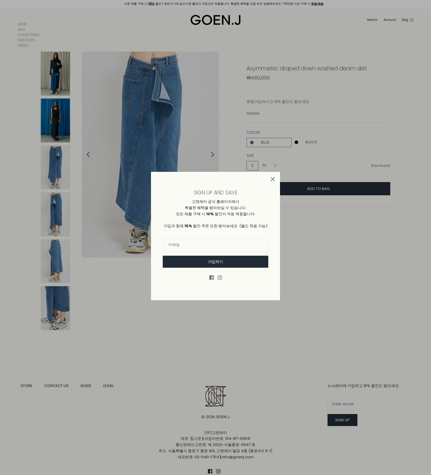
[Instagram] (220, 277)
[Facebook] (211, 277)
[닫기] (272, 179)
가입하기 (215, 261)
